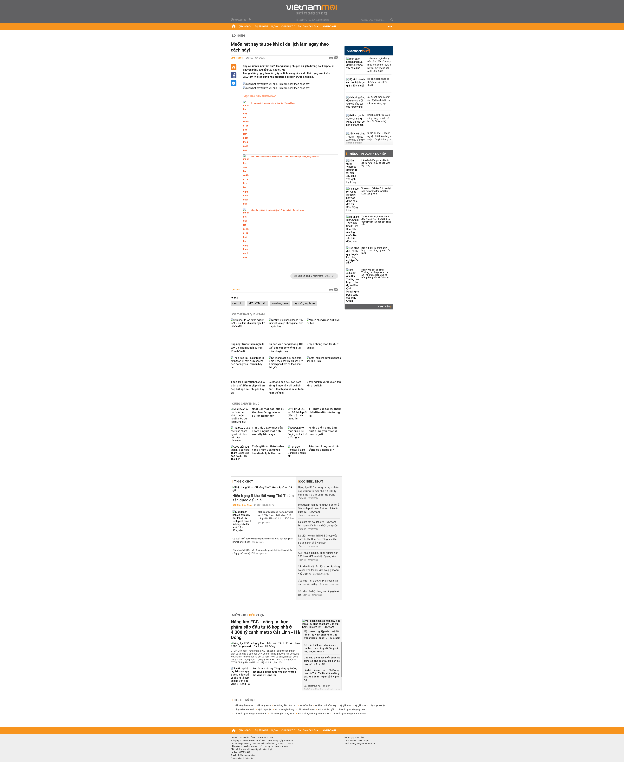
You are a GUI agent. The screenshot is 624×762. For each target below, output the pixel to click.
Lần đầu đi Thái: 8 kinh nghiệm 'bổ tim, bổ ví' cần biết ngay (277, 210)
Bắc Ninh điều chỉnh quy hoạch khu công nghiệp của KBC (375, 250)
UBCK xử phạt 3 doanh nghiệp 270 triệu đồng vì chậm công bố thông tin (379, 136)
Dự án (274, 26)
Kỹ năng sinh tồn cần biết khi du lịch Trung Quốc (273, 103)
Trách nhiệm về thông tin (242, 758)
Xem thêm (384, 306)
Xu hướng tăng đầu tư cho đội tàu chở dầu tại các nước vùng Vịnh (378, 100)
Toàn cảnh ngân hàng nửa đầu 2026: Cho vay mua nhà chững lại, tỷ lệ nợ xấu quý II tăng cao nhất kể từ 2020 (379, 65)
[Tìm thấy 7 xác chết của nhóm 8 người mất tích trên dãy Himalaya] (240, 434)
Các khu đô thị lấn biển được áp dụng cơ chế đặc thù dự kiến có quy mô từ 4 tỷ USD (319, 570)
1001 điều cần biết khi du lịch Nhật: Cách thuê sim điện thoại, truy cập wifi (284, 157)
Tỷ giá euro (345, 705)
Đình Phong (237, 58)
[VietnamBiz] (358, 50)
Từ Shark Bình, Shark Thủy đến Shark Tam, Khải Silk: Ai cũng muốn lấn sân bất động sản (376, 220)
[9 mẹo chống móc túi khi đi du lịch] (324, 323)
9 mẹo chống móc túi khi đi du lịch (323, 346)
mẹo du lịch (237, 303)
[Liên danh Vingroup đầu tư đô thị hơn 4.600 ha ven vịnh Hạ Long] (352, 171)
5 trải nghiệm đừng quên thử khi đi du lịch (324, 383)
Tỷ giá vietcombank (244, 709)
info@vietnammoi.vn (246, 755)
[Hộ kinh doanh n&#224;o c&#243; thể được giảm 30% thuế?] (356, 84)
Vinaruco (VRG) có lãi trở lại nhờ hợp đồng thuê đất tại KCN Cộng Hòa (376, 191)
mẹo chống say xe (280, 303)
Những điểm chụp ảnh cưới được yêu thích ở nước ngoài (323, 431)
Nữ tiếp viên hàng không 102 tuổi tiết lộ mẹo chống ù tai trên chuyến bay (286, 348)
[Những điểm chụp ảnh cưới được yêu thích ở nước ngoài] (297, 434)
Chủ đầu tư (288, 26)
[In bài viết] (330, 58)
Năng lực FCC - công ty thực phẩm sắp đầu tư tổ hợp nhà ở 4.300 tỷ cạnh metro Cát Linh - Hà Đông (318, 491)
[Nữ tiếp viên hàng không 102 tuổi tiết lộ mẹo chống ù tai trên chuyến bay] (286, 326)
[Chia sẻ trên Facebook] (233, 75)
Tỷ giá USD (360, 705)
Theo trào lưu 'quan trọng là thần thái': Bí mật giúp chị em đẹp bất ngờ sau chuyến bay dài (248, 387)
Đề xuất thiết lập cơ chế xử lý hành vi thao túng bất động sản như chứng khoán (321, 648)
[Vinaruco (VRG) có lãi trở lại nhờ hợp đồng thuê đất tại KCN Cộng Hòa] (352, 199)
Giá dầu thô (306, 705)
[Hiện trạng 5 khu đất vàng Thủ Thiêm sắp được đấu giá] (264, 489)
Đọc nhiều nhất (311, 481)
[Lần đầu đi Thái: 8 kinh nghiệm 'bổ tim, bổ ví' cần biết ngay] (246, 258)
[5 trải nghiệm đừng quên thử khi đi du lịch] (324, 361)
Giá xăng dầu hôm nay (285, 705)
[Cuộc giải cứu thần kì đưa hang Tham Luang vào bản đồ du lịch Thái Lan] (240, 453)
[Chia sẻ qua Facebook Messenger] (233, 83)
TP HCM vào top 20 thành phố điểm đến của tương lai (325, 412)
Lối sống (238, 35)
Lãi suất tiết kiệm (306, 709)
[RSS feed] (250, 19)
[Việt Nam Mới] (312, 9)
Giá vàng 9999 (263, 705)
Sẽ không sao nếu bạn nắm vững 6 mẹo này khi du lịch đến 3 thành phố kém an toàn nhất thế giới (286, 387)
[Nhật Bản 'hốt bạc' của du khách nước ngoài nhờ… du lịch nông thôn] (240, 415)
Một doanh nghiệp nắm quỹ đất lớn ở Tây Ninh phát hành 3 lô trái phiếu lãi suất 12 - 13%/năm (276, 515)
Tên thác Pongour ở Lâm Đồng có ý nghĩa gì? (324, 448)
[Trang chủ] (233, 26)
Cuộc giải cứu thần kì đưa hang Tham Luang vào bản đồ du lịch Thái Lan (268, 450)
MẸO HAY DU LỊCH (257, 303)
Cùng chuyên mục (246, 403)
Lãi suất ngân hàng (284, 709)
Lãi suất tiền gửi (326, 709)
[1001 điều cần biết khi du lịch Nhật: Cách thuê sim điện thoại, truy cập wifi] (246, 205)
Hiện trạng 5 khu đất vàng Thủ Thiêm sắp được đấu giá (263, 498)
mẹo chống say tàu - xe (304, 303)
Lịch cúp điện (265, 709)
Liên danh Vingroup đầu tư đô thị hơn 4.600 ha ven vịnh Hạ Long (375, 163)
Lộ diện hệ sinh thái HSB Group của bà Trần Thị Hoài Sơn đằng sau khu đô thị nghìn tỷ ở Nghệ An (317, 539)
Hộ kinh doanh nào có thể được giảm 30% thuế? (378, 82)
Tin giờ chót (243, 481)
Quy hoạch (245, 26)
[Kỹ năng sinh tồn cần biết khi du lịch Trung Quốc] (246, 151)
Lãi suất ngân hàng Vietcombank (349, 713)
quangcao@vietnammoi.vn (362, 743)
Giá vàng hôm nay (243, 705)
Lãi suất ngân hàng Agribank (352, 709)
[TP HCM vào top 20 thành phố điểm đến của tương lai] (297, 415)
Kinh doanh (329, 26)
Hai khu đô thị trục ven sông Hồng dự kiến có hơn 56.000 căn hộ (378, 118)
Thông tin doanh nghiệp (367, 153)
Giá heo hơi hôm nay (325, 705)
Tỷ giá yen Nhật (377, 705)
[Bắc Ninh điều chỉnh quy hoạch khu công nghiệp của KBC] (352, 255)
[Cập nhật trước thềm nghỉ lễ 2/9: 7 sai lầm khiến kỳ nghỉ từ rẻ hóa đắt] (248, 326)
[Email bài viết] (335, 58)
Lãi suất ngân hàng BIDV (282, 713)
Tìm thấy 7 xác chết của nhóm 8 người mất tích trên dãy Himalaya (267, 431)
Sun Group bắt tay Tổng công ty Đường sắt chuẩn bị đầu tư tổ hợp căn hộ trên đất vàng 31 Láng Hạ (275, 671)
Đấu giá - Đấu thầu (308, 26)
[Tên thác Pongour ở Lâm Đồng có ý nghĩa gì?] (297, 453)
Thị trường (261, 26)
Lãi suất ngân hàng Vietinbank (313, 713)
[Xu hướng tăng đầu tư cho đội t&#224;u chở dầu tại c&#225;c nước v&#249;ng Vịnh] (356, 102)
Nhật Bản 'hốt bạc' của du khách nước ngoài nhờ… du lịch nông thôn (268, 412)
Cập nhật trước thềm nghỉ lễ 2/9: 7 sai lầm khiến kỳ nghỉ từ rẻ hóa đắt (247, 348)
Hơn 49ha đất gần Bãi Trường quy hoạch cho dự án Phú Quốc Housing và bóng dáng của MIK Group (375, 273)
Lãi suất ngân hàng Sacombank (250, 713)
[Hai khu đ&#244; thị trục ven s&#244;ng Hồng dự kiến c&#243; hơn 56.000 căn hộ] (356, 120)
